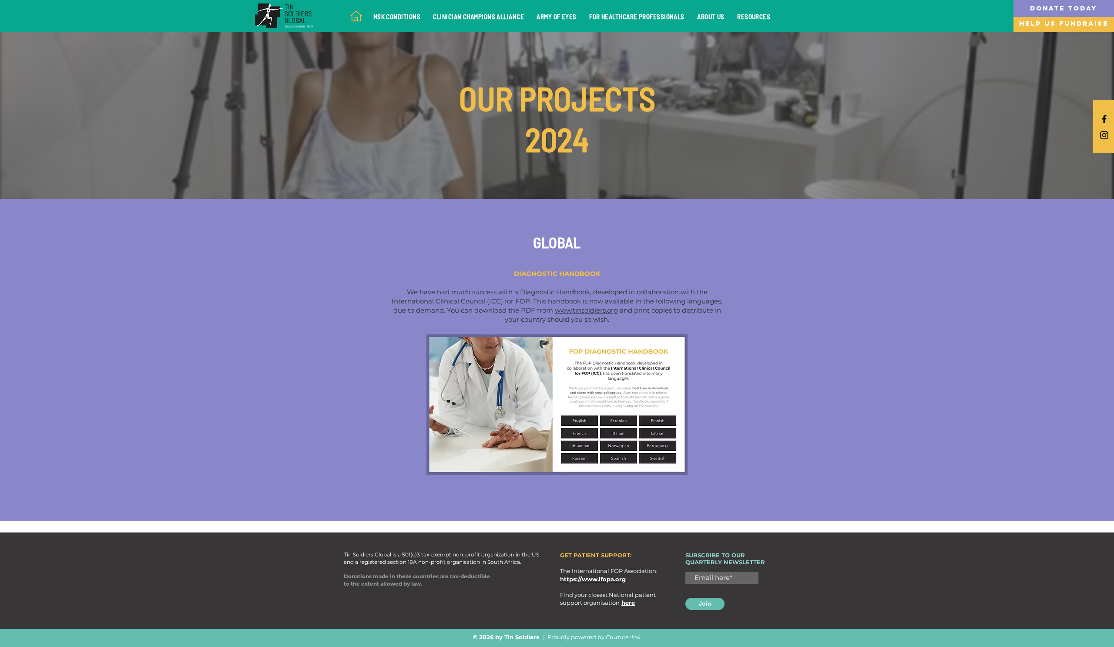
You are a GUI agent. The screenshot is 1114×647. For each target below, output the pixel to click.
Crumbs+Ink (623, 637)
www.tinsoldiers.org (586, 310)
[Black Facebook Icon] (1104, 119)
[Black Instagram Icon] (1104, 135)
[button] (1063, 8)
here (628, 602)
